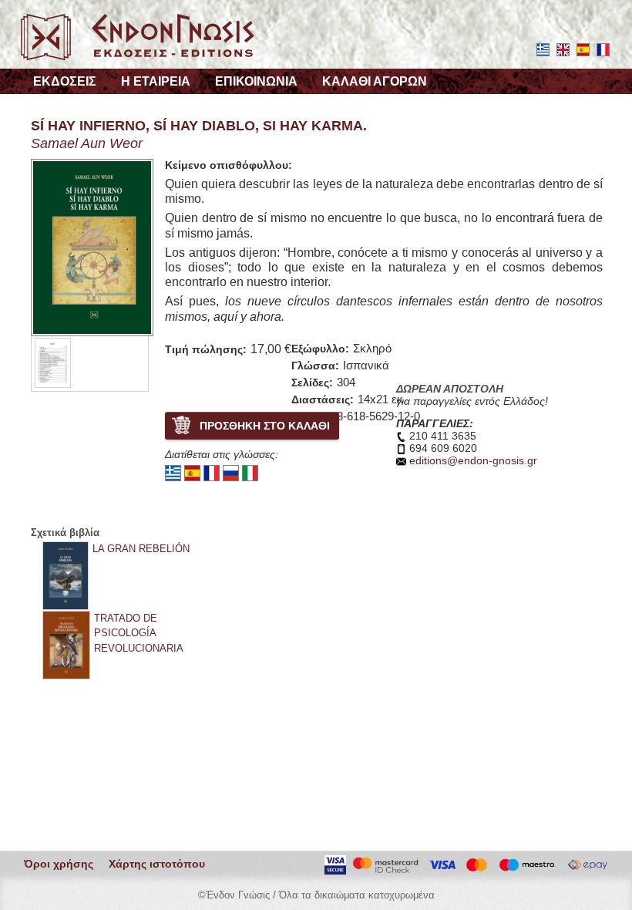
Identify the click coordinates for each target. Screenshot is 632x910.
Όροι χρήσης (58, 864)
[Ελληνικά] (173, 472)
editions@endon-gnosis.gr (473, 461)
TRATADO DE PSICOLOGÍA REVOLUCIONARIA (138, 632)
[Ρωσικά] (231, 472)
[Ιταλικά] (250, 472)
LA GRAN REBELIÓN (141, 548)
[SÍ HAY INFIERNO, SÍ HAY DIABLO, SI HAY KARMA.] (52, 362)
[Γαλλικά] (211, 472)
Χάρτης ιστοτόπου (157, 864)
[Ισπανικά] (192, 472)
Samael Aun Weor (87, 143)
